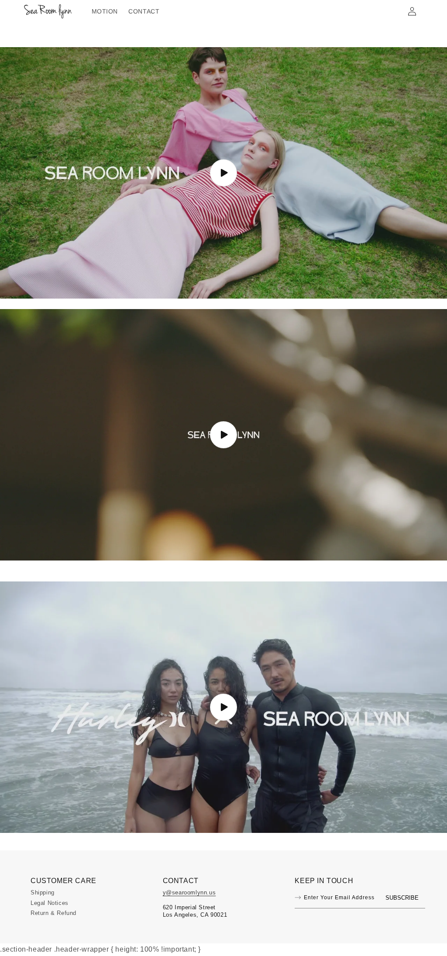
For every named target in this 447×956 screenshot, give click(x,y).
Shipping (43, 892)
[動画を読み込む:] (223, 173)
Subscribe (402, 897)
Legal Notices (50, 903)
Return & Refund (53, 913)
